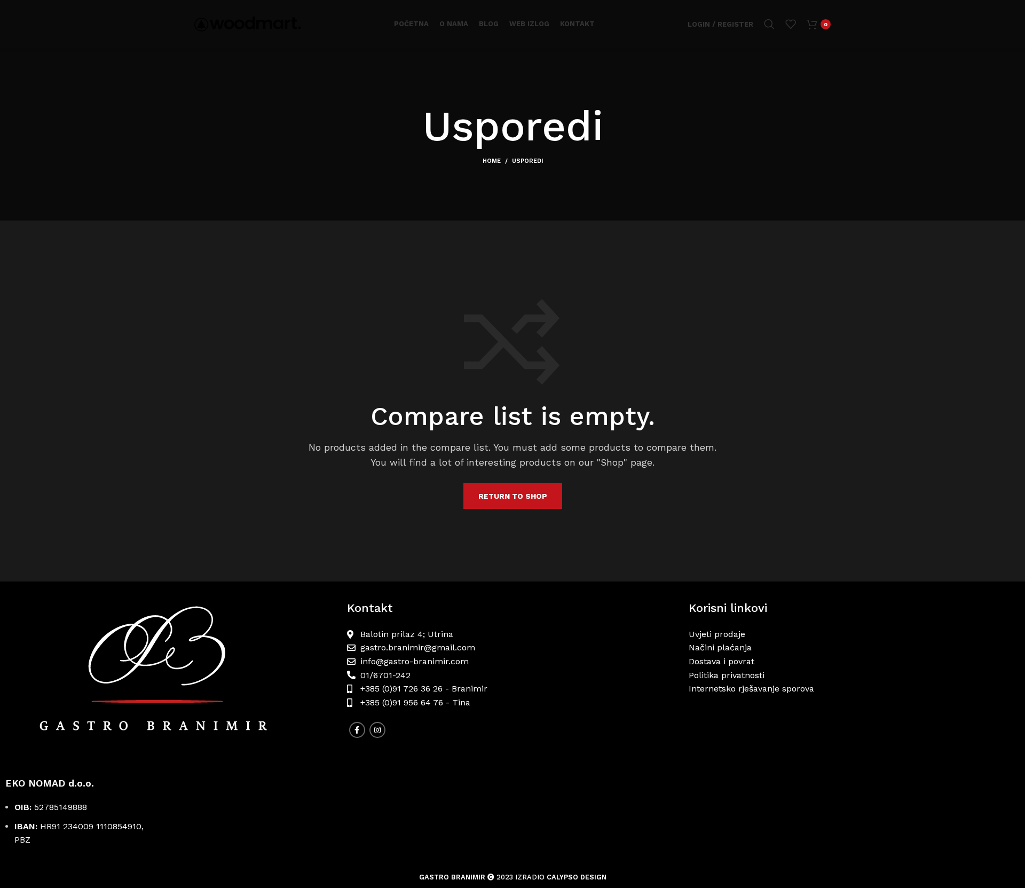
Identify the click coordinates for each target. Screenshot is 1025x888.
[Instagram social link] (377, 730)
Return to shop (512, 496)
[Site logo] (247, 23)
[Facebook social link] (357, 730)
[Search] (769, 24)
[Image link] (170, 679)
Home (492, 161)
